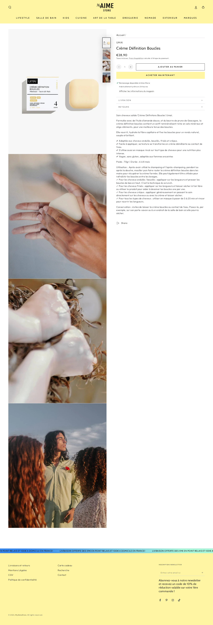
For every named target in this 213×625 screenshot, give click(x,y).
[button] (10, 7)
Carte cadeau (65, 565)
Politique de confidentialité (22, 579)
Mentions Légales (17, 570)
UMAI (119, 42)
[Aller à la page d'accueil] (106, 7)
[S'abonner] (203, 573)
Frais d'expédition (136, 58)
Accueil (120, 35)
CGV (10, 575)
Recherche (63, 570)
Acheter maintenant (160, 75)
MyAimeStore (20, 615)
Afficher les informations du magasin (136, 91)
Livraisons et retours (19, 565)
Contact (62, 575)
